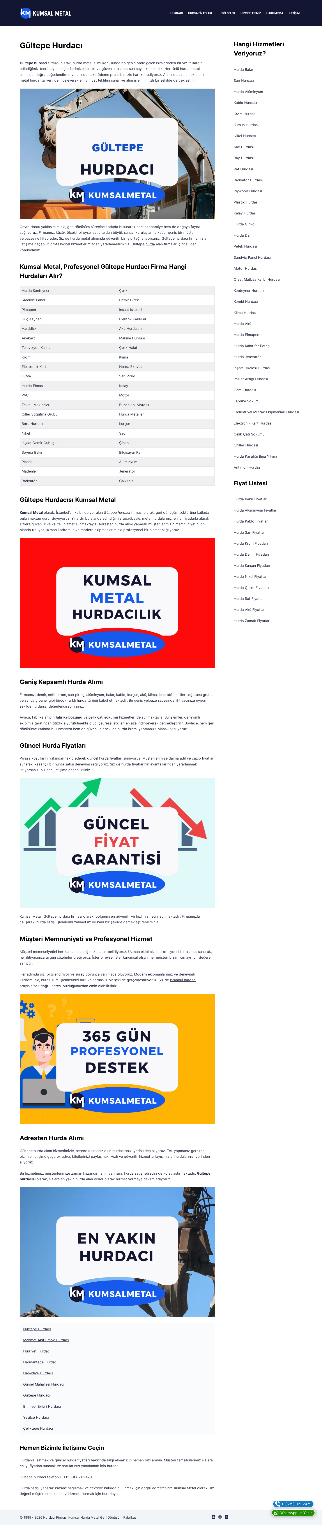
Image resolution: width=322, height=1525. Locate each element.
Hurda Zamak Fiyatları (252, 621)
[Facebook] (220, 1517)
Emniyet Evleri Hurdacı (42, 1406)
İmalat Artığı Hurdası (251, 379)
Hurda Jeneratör (247, 357)
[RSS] (213, 1517)
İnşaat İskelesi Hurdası (252, 368)
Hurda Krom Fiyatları (251, 543)
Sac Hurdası (244, 147)
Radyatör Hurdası (248, 180)
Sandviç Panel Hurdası (252, 257)
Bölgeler (228, 13)
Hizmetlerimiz (251, 13)
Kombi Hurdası (246, 301)
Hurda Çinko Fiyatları (251, 587)
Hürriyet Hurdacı (37, 1351)
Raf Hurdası (243, 169)
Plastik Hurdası (246, 202)
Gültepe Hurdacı (36, 1395)
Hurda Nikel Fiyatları (250, 576)
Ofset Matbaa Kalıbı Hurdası (257, 279)
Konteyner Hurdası (249, 290)
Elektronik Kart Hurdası (253, 423)
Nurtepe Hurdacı (37, 1329)
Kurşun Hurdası (246, 125)
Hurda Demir (244, 235)
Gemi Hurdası (245, 390)
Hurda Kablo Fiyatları (251, 521)
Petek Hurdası (245, 246)
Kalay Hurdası (245, 213)
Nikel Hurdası (245, 136)
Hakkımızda (274, 13)
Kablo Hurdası (245, 102)
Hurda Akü (242, 323)
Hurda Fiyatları (200, 13)
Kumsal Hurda (79, 1517)
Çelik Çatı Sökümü (249, 434)
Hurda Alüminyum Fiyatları (255, 510)
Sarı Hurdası (244, 80)
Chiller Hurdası (246, 445)
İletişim (294, 13)
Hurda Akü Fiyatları (249, 609)
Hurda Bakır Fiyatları (250, 499)
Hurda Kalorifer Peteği (252, 346)
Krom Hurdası (245, 114)
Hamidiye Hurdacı (38, 1373)
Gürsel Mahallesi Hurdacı (43, 1384)
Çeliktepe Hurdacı (38, 1428)
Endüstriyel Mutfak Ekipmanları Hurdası (266, 412)
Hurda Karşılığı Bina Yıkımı (255, 456)
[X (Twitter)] (226, 1517)
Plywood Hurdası (248, 191)
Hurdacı (176, 13)
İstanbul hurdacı (183, 980)
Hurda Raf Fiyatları (249, 598)
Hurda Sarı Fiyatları (249, 532)
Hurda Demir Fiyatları (251, 554)
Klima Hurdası (245, 312)
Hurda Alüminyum (248, 91)
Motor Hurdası (246, 268)
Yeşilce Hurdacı (36, 1417)
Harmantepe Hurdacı (40, 1362)
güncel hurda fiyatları (104, 758)
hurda (150, 244)
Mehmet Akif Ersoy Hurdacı (46, 1340)
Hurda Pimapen (246, 334)
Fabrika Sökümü (247, 401)
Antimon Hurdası (247, 467)
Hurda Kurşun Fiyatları (252, 565)
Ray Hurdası (244, 158)
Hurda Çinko (244, 224)
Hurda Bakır (243, 69)
